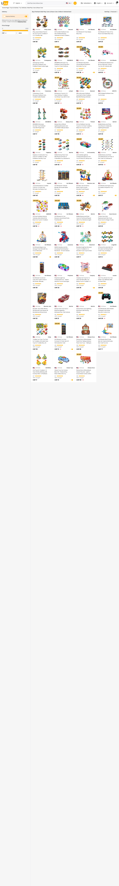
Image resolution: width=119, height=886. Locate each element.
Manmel (92, 91)
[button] (86, 3)
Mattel (114, 122)
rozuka (114, 275)
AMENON (48, 214)
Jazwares (70, 245)
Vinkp (49, 337)
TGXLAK (92, 122)
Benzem (70, 29)
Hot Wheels (91, 29)
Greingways (47, 60)
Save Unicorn (112, 214)
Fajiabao (48, 152)
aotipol (71, 91)
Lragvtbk (113, 245)
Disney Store (69, 122)
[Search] (75, 3)
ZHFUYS (114, 91)
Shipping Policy (22, 21)
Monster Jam (91, 183)
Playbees (70, 275)
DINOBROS (70, 60)
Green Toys (70, 368)
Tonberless (48, 91)
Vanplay (92, 275)
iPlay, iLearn (47, 29)
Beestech (92, 245)
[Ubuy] (4, 3)
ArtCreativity (91, 152)
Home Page (5, 8)
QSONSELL (48, 368)
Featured (113, 12)
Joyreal (49, 183)
